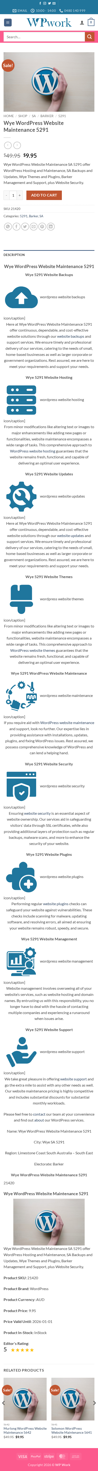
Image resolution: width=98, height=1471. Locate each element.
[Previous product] (17, 145)
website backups (70, 336)
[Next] (94, 1412)
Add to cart (44, 195)
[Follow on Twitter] (49, 3)
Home (9, 116)
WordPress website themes (32, 650)
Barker (47, 116)
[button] (8, 22)
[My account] (82, 22)
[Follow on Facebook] (40, 3)
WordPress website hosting (32, 451)
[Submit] (89, 36)
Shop (22, 116)
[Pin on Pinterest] (42, 226)
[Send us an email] (54, 3)
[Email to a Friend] (34, 226)
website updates (70, 535)
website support (73, 1079)
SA (34, 116)
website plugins (56, 903)
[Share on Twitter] (25, 226)
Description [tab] (14, 255)
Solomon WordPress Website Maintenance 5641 (71, 1431)
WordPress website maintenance (67, 722)
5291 (62, 116)
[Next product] (7, 145)
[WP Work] (49, 22)
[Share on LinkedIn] (51, 226)
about (39, 1120)
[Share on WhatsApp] (8, 226)
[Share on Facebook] (16, 226)
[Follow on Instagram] (44, 3)
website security (37, 813)
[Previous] (4, 1412)
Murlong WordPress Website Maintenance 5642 (25, 1431)
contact (39, 1114)
